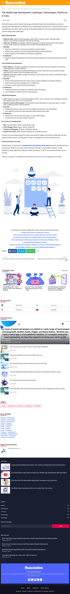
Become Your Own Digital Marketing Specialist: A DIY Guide (33, 288)
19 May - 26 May (6, 425)
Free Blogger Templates (47, 591)
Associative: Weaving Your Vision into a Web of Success (26, 355)
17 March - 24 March (7, 419)
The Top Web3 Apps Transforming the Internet (23, 380)
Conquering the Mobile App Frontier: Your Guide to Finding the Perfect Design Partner (38, 465)
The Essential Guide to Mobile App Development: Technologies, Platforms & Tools (35, 240)
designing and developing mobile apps (36, 145)
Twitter (23, 251)
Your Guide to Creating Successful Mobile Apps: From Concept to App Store (35, 237)
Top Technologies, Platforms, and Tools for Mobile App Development (35, 247)
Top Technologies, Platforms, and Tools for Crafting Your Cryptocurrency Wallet (57, 288)
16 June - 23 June (6, 430)
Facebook (13, 251)
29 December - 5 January (8, 435)
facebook (19, 305)
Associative (11, 448)
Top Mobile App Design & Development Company (35, 232)
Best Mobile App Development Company (35, 242)
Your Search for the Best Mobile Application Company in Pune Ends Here (34, 480)
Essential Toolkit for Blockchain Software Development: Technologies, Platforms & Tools (35, 372)
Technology (37, 406)
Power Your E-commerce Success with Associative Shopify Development (25, 544)
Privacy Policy (45, 588)
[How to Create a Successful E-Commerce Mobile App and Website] (4, 349)
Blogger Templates (27, 591)
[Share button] (38, 251)
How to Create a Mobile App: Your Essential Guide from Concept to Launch (35, 235)
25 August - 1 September (8, 432)
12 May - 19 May (5, 423)
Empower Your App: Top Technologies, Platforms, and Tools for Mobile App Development (35, 245)
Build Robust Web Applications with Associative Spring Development (23, 550)
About (28, 588)
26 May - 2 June (5, 426)
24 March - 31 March (7, 421)
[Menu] (2, 2)
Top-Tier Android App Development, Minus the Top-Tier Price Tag (28, 363)
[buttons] (29, 580)
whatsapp (54, 305)
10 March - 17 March (7, 418)
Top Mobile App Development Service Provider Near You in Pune (31, 488)
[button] (68, 2)
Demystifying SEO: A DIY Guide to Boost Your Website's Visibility (12, 288)
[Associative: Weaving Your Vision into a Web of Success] (4, 357)
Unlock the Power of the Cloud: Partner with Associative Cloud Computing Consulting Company (37, 388)
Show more (65, 270)
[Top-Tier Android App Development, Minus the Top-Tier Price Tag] (4, 365)
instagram (19, 310)
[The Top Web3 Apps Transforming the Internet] (4, 382)
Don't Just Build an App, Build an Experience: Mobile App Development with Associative (39, 473)
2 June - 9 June (5, 428)
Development (11, 406)
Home (3, 9)
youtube (53, 310)
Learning (8, 9)
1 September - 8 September (8, 434)
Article (3, 406)
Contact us (35, 588)
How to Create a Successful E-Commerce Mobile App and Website (29, 347)
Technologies (28, 406)
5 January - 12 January (7, 437)
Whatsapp (31, 251)
